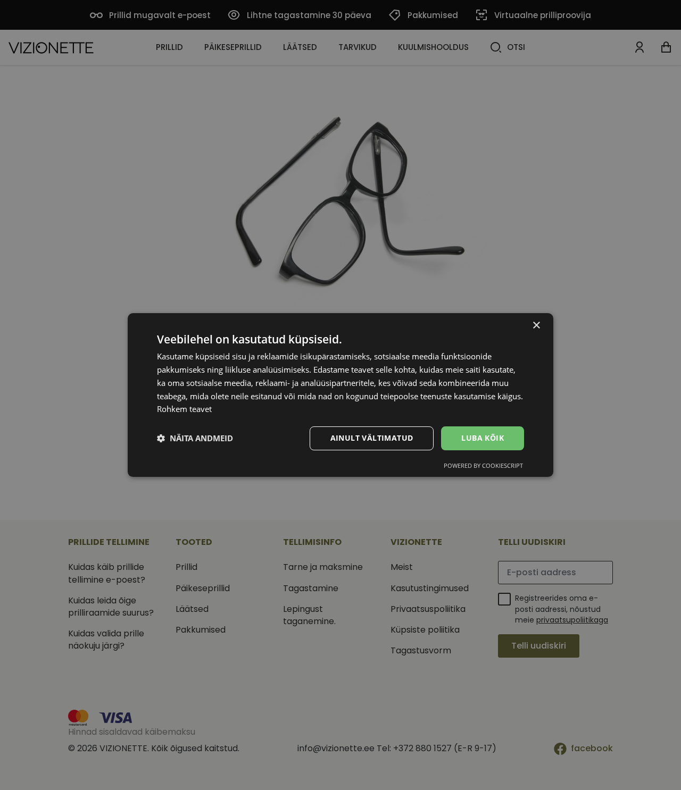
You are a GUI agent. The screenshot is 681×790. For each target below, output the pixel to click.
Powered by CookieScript (483, 465)
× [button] (536, 326)
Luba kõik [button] (482, 438)
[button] (195, 438)
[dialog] (340, 395)
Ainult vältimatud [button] (371, 438)
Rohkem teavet (184, 409)
